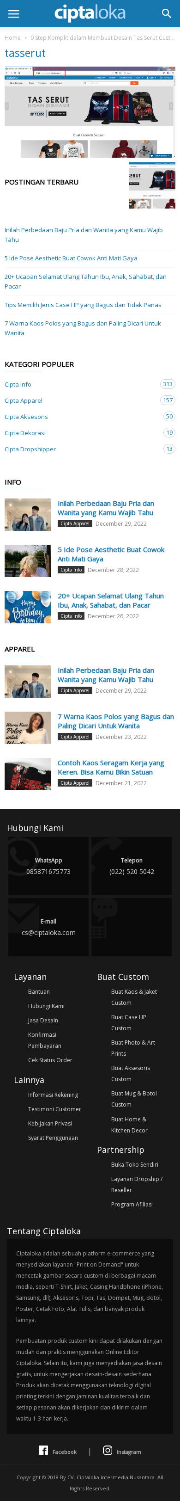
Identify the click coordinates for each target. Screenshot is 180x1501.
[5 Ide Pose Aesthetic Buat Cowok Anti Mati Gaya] (28, 561)
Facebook (65, 1451)
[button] (166, 13)
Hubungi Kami (46, 1006)
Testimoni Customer (54, 1109)
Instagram (129, 1451)
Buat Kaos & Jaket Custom (134, 997)
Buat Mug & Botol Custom (134, 1098)
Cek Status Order (50, 1060)
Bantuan (39, 992)
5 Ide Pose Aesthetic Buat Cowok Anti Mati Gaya (71, 258)
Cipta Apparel (81, 400)
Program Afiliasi (132, 1204)
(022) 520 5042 (131, 866)
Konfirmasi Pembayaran (44, 1040)
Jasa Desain (43, 1020)
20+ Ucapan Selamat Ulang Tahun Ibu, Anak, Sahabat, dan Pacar (86, 281)
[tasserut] (90, 112)
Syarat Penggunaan (53, 1138)
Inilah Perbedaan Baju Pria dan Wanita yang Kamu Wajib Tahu (84, 235)
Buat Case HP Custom (128, 1022)
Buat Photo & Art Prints (133, 1048)
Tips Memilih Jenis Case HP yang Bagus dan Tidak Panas (83, 305)
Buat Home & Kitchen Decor (129, 1124)
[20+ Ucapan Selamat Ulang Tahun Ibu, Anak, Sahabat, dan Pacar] (28, 607)
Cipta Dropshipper (81, 448)
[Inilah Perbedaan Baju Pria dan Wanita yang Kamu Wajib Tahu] (28, 514)
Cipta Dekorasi (81, 432)
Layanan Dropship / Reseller (136, 1184)
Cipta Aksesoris (81, 416)
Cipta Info (81, 384)
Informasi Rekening (53, 1095)
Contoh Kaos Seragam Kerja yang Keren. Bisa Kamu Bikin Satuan (111, 767)
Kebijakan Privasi (50, 1123)
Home (13, 38)
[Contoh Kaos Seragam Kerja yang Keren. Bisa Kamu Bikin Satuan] (28, 774)
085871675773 (48, 866)
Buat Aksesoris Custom (130, 1073)
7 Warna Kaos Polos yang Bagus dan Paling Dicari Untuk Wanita (83, 328)
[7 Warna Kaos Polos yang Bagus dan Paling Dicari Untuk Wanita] (28, 728)
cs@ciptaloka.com (49, 927)
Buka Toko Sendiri (134, 1165)
